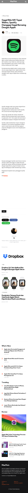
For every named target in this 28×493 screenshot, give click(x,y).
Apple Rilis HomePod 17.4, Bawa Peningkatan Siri (13, 374)
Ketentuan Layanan (18, 483)
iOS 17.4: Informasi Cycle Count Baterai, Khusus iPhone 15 (17, 444)
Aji (7, 31)
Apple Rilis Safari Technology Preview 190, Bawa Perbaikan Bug (13, 435)
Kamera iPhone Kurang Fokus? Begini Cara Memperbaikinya (15, 400)
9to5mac (5, 175)
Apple (4, 211)
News (7, 15)
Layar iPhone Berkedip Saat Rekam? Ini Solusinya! (14, 405)
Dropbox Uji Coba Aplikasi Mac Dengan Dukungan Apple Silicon (13, 268)
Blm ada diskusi (15, 32)
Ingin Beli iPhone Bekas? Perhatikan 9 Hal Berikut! (15, 394)
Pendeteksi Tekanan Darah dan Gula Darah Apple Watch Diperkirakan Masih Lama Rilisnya (13, 297)
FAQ (3, 483)
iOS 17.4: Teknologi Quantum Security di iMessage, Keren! (17, 454)
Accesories (5, 292)
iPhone (4, 15)
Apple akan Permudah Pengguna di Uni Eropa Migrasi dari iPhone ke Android (14, 350)
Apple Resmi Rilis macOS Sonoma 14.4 (14, 359)
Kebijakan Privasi (5, 484)
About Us (16, 481)
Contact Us (4, 481)
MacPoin (13, 1)
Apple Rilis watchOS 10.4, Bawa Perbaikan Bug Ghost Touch (13, 366)
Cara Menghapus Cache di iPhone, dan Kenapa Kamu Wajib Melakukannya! (14, 387)
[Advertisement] (14, 8)
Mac (3, 264)
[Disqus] (14, 323)
